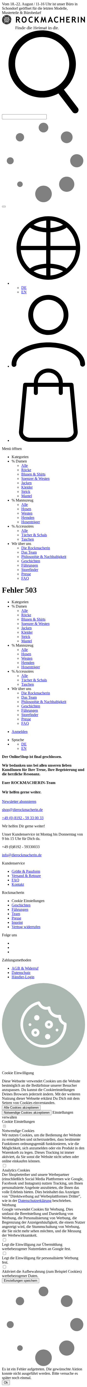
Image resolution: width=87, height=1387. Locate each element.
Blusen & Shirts (33, 474)
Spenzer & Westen (35, 478)
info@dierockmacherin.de (22, 855)
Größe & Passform (26, 871)
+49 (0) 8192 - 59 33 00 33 (23, 818)
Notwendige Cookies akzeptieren (27, 1112)
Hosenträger (30, 522)
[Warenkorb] (48, 440)
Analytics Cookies (16, 1170)
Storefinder (29, 570)
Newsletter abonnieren (19, 801)
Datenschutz (21, 973)
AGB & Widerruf (25, 968)
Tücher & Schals (34, 535)
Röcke (26, 470)
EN (24, 292)
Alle (24, 465)
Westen (26, 513)
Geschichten (30, 561)
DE (24, 288)
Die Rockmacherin (35, 548)
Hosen (26, 509)
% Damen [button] (19, 461)
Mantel (26, 496)
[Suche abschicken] (4, 206)
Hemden (27, 518)
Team (16, 914)
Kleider (27, 487)
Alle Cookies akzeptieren (21, 1107)
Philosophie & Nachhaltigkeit (43, 557)
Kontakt (18, 884)
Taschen (27, 539)
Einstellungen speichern (20, 1280)
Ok (6, 1382)
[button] (43, 112)
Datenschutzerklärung (34, 1201)
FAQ (25, 578)
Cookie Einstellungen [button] (28, 901)
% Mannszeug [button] (22, 500)
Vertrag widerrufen (26, 927)
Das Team (29, 552)
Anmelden (20, 732)
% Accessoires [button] (23, 526)
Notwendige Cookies (18, 1131)
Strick (25, 491)
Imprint (17, 922)
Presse (26, 574)
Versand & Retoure (26, 876)
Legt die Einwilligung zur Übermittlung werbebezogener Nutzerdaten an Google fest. (36, 1246)
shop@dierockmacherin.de (22, 810)
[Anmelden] (48, 366)
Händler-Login (23, 977)
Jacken (26, 483)
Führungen (29, 565)
